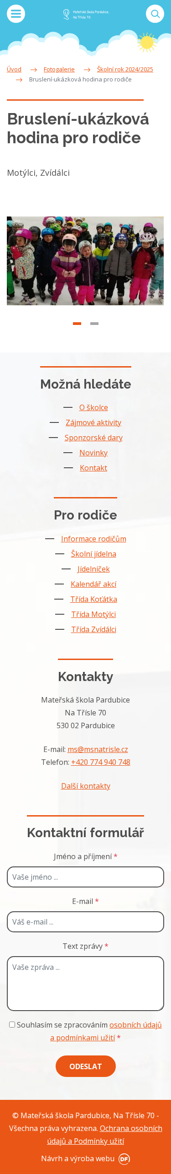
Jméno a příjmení (86, 856)
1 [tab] (77, 323)
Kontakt (93, 468)
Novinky (93, 453)
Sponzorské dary (94, 438)
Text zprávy (85, 946)
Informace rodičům (93, 539)
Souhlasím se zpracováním (88, 1031)
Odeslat (85, 1066)
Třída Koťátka (93, 599)
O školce (93, 407)
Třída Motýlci (93, 614)
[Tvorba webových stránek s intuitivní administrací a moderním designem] (123, 1158)
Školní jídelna (93, 554)
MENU (16, 14)
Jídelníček (94, 569)
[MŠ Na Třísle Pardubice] (86, 13)
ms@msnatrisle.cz (97, 749)
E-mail (85, 901)
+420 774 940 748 (100, 762)
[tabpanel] (85, 260)
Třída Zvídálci (93, 629)
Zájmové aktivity (93, 422)
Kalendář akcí (93, 584)
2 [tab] (94, 323)
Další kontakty (85, 786)
